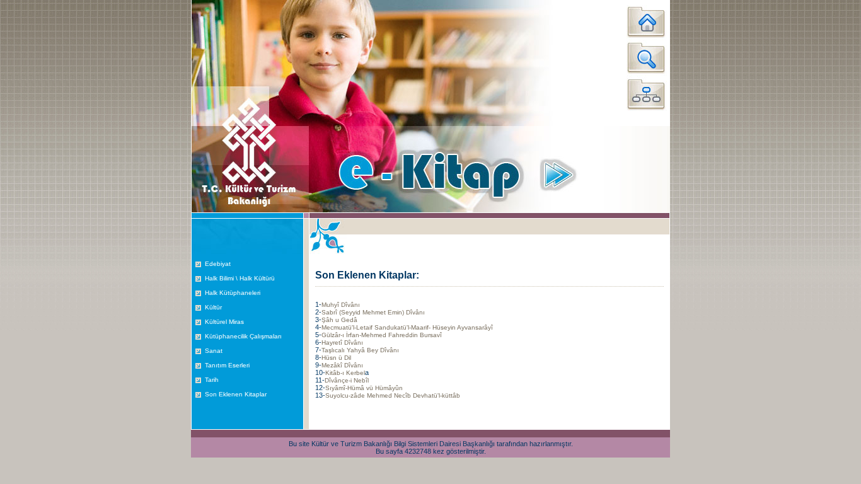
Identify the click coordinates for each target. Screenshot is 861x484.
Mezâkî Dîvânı (342, 365)
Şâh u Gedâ (339, 319)
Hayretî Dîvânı (342, 342)
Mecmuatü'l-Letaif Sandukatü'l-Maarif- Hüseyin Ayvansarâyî (407, 327)
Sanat (213, 350)
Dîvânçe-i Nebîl (347, 380)
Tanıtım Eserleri (227, 365)
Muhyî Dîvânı (340, 304)
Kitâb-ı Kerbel (345, 372)
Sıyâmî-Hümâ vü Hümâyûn (364, 387)
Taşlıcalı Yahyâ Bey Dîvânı (360, 350)
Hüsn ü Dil (336, 357)
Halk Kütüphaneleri (232, 292)
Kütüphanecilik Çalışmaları (243, 336)
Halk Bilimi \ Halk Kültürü (240, 278)
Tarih (212, 379)
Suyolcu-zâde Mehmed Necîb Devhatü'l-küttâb (392, 395)
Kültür (213, 307)
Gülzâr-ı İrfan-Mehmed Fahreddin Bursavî (381, 334)
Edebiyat (218, 263)
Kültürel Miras (224, 321)
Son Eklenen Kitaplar (236, 394)
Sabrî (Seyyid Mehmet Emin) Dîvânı (373, 312)
